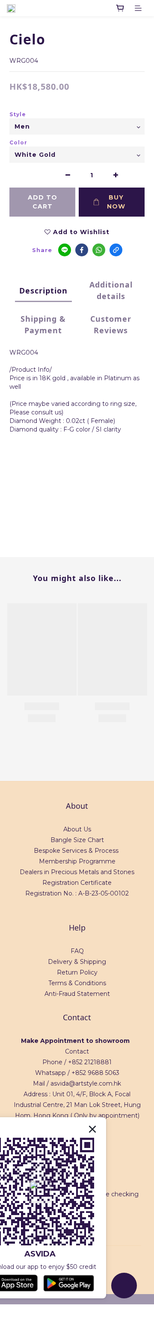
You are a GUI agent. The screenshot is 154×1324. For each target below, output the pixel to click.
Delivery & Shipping (77, 962)
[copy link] (116, 250)
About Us (77, 829)
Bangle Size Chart (77, 840)
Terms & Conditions (77, 983)
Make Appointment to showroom (75, 1041)
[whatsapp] (98, 250)
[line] (64, 250)
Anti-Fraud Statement (77, 994)
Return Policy (77, 972)
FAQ (77, 951)
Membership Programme (77, 861)
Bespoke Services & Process (76, 850)
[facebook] (81, 250)
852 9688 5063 (97, 1073)
